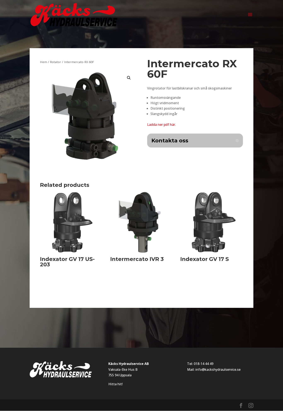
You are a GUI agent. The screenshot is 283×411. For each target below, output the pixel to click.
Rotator (55, 62)
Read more (55, 279)
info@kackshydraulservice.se (218, 369)
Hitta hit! (115, 384)
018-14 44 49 (203, 363)
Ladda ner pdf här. (161, 124)
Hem (43, 62)
